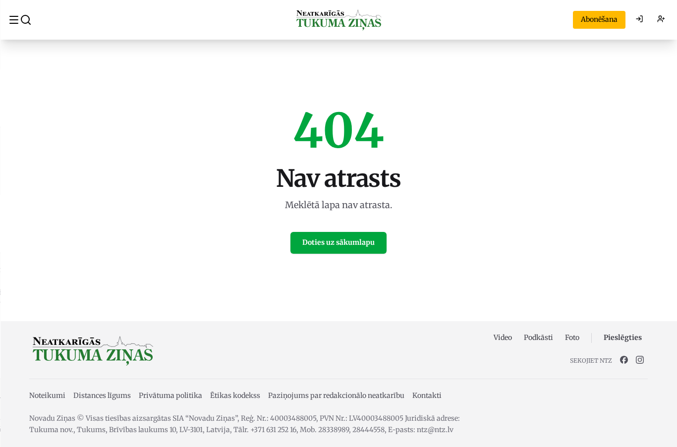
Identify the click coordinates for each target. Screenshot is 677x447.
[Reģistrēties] (661, 20)
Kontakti (427, 395)
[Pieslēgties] (639, 20)
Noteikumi (47, 395)
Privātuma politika (170, 395)
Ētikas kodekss (235, 395)
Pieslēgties (623, 337)
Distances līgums (102, 395)
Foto (572, 337)
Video (503, 337)
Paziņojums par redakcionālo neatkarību (336, 395)
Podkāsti (538, 337)
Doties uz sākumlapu (338, 242)
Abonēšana (599, 19)
